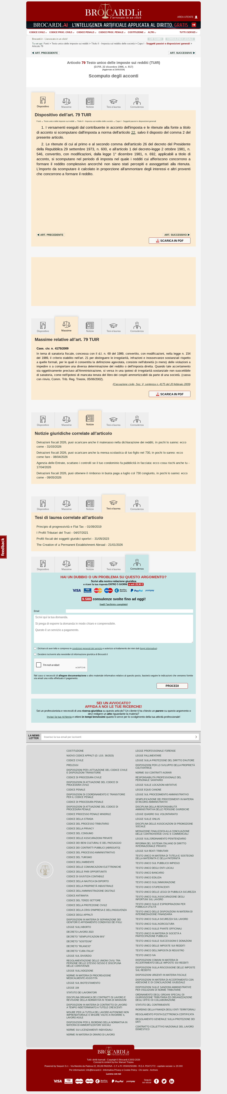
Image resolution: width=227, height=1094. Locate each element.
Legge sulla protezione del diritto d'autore (164, 760)
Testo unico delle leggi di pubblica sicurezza (165, 892)
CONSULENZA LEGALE (180, 39)
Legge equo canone (148, 789)
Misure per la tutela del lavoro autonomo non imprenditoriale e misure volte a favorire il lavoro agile (98, 1015)
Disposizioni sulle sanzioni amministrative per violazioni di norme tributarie (163, 988)
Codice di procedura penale (85, 802)
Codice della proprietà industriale (90, 886)
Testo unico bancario (149, 872)
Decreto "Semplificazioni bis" (86, 936)
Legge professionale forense (155, 751)
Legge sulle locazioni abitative (156, 785)
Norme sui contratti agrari (153, 772)
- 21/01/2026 (80, 544)
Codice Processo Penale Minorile (89, 814)
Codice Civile (37, 32)
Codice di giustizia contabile (85, 876)
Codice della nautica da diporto (88, 881)
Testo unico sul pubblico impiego (157, 863)
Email (36, 611)
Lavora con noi (113, 1074)
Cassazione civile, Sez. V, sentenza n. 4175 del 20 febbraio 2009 (152, 384)
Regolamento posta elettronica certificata (164, 1014)
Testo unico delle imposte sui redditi (70, 43)
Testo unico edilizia (148, 877)
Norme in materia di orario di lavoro (91, 1034)
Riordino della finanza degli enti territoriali (165, 1009)
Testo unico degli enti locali (154, 868)
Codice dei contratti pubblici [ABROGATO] (93, 847)
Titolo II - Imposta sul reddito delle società (95, 121)
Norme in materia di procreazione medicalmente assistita (89, 977)
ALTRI (151, 32)
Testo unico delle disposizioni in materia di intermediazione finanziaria (164, 913)
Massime (66, 106)
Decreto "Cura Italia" (80, 951)
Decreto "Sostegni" (79, 941)
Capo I (163, 43)
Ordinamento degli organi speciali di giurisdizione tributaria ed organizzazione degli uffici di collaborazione (163, 997)
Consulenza (137, 106)
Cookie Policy (130, 1070)
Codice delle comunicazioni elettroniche (94, 867)
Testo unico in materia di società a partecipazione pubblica (158, 934)
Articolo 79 (37, 46)
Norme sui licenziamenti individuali (89, 1030)
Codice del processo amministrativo (91, 852)
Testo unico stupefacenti (152, 887)
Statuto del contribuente (152, 1004)
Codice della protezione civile (87, 905)
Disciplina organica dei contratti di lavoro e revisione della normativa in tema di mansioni (96, 998)
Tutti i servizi (187, 32)
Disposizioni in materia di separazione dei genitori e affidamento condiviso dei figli (94, 921)
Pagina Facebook (156, 1080)
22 (133, 132)
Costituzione (135, 32)
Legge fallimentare (148, 755)
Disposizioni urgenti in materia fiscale (161, 975)
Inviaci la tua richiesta (59, 716)
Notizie (90, 106)
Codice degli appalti (80, 915)
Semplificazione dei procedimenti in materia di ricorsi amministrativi (164, 800)
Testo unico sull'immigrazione (155, 882)
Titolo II (113, 43)
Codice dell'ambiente (80, 862)
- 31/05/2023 (73, 538)
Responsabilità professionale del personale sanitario (158, 778)
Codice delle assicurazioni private (89, 838)
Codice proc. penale (111, 32)
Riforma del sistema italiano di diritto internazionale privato (160, 844)
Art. (46, 52)
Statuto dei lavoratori (82, 992)
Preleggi (72, 765)
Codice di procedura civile (84, 777)
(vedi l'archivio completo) (114, 604)
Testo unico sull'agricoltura (154, 924)
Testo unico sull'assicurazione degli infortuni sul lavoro (160, 898)
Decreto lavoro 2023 (80, 932)
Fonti (46, 43)
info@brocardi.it (93, 1070)
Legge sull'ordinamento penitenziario (160, 838)
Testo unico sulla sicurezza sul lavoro (161, 919)
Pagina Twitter (164, 1080)
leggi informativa (148, 648)
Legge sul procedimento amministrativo (162, 794)
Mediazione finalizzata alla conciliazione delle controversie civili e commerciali (162, 832)
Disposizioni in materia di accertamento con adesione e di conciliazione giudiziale (164, 981)
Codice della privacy (80, 828)
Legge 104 (73, 987)
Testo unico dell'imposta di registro (159, 950)
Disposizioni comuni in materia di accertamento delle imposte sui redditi (162, 961)
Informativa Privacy (112, 1070)
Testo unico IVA (145, 955)
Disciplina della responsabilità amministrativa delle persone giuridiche (162, 808)
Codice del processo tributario (88, 823)
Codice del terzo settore (84, 900)
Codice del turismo (79, 857)
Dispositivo (43, 331)
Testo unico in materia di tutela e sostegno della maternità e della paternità (164, 857)
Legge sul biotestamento (83, 983)
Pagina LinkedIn (171, 1080)
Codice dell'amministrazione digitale (91, 891)
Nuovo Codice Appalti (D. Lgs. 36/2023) (90, 755)
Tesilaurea (114, 106)
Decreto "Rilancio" (79, 946)
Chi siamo (143, 1070)
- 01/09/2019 (69, 526)
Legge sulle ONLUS (147, 819)
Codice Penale (85, 32)
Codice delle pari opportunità (87, 871)
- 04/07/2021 (62, 532)
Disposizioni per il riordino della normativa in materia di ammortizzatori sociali (97, 1023)
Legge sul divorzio (79, 955)
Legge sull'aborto (79, 927)
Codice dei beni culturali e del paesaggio (94, 843)
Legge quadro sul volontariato (156, 814)
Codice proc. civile (60, 32)
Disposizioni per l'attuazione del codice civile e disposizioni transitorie (97, 771)
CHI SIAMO (155, 39)
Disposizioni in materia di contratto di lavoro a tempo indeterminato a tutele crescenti (97, 1006)
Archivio (154, 1070)
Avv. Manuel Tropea (124, 1062)
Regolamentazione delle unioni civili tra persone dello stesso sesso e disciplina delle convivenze (94, 963)
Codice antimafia (77, 895)
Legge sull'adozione (80, 970)
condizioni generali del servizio (87, 648)
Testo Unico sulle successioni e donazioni (163, 941)
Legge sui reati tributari (151, 851)
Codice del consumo (80, 833)
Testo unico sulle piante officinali (158, 928)
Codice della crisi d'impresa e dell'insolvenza (97, 910)
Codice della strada (80, 819)
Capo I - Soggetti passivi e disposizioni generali (136, 121)
